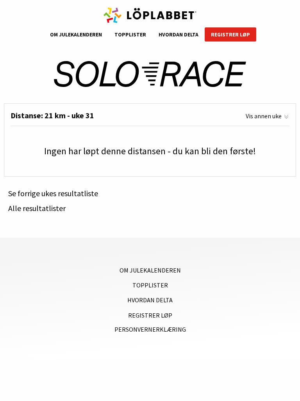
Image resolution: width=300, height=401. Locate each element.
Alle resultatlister (37, 208)
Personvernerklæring (150, 329)
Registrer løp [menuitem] (230, 34)
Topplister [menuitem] (130, 34)
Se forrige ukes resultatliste (53, 193)
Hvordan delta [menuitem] (178, 34)
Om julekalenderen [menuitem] (76, 34)
